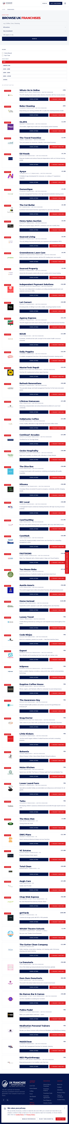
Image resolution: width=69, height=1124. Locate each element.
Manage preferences (29, 1119)
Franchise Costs (47, 1093)
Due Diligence (47, 1100)
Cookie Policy (61, 1099)
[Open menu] (65, 3)
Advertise (60, 1090)
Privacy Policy (61, 1092)
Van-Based (33, 1096)
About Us (59, 1084)
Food (31, 1093)
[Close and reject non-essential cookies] (65, 1108)
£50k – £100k (7, 76)
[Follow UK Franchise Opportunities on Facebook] (3, 1099)
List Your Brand (56, 3)
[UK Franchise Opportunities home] (7, 3)
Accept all (60, 1119)
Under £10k (6, 65)
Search (34, 38)
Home (3, 9)
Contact (59, 1087)
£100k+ (5, 79)
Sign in (44, 3)
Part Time (7, 55)
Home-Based (33, 1088)
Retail (31, 1099)
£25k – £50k (6, 72)
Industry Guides (47, 1103)
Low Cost (32, 1085)
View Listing (34, 99)
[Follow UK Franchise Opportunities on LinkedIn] (7, 1099)
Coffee (31, 1091)
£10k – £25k (6, 69)
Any (4, 62)
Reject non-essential (46, 1119)
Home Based (8, 53)
